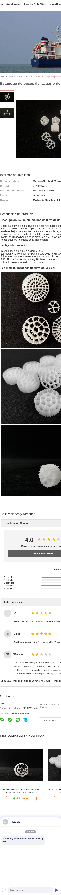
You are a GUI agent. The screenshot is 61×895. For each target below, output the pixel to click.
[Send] (56, 890)
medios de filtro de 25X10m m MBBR (31, 681)
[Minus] (56, 822)
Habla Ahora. (43, 798)
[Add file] (4, 890)
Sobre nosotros (13, 4)
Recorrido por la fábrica (35, 4)
